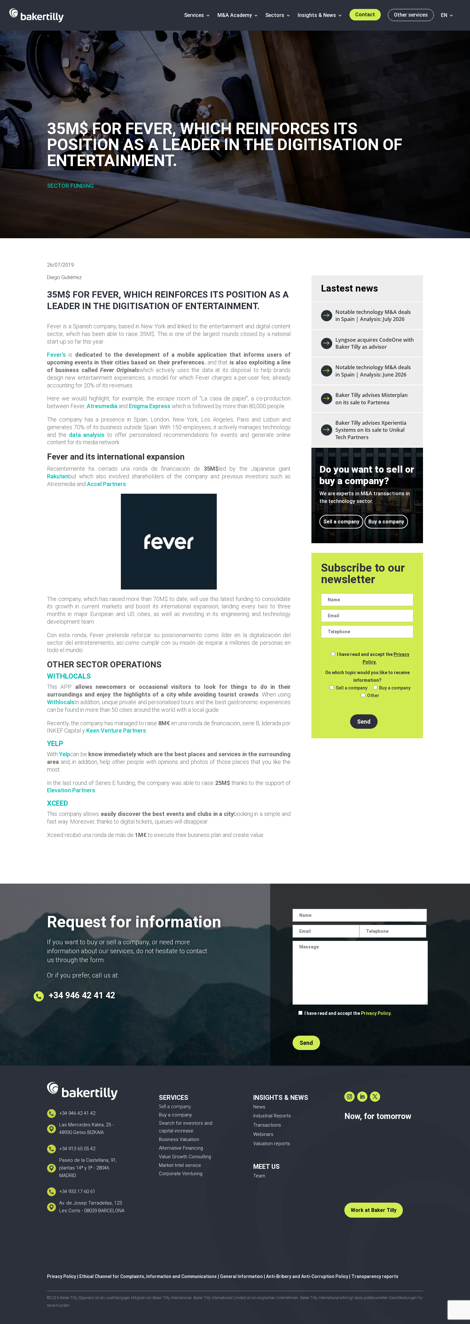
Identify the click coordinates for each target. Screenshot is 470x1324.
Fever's (56, 354)
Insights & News (317, 15)
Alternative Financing (181, 1148)
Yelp (64, 754)
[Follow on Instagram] (349, 1097)
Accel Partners (106, 484)
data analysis (87, 434)
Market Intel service (180, 1165)
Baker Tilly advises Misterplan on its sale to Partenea (371, 399)
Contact (365, 14)
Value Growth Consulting (185, 1157)
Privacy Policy (61, 1276)
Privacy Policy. (376, 1013)
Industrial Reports (272, 1116)
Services (194, 15)
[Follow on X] (375, 1097)
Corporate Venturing (180, 1173)
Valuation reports (271, 1143)
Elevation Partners (71, 790)
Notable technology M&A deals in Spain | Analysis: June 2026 (373, 371)
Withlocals (60, 702)
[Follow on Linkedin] (362, 1097)
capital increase (176, 1131)
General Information (241, 1276)
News (259, 1107)
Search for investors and (185, 1123)
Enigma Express (149, 406)
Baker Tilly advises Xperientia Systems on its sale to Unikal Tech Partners (370, 430)
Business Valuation (179, 1139)
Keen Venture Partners (116, 730)
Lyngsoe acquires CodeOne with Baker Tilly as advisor (374, 343)
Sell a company (341, 522)
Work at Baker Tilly (373, 1210)
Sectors (274, 15)
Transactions (267, 1125)
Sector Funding (70, 185)
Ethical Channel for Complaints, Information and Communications (148, 1276)
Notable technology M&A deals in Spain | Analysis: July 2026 (373, 315)
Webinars (263, 1134)
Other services (411, 15)
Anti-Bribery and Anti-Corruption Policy (307, 1276)
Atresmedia (102, 406)
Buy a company (386, 522)
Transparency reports (374, 1276)
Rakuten (57, 476)
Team (259, 1176)
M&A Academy (234, 15)
